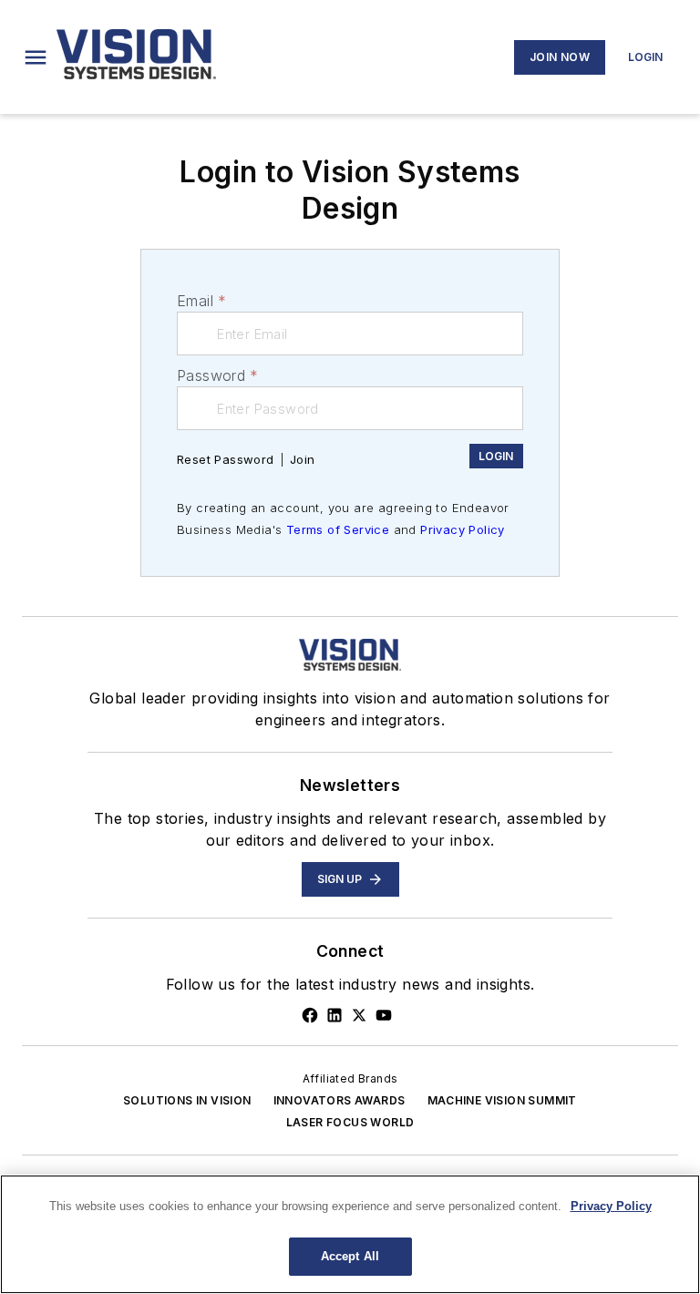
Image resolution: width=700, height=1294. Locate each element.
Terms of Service (337, 529)
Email (201, 301)
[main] (350, 1234)
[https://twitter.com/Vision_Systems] (359, 1015)
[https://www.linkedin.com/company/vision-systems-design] (334, 1015)
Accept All (350, 1256)
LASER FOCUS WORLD (350, 1122)
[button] (35, 57)
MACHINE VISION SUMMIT (502, 1100)
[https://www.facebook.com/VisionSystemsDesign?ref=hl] (310, 1015)
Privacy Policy (462, 529)
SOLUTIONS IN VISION (187, 1100)
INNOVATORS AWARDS (339, 1100)
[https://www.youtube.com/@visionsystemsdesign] (384, 1015)
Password (218, 375)
